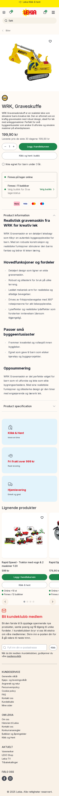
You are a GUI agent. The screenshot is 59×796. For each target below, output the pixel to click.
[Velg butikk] (3, 12)
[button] (44, 12)
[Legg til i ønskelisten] (50, 41)
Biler (8, 30)
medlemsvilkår (14, 656)
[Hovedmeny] (53, 12)
